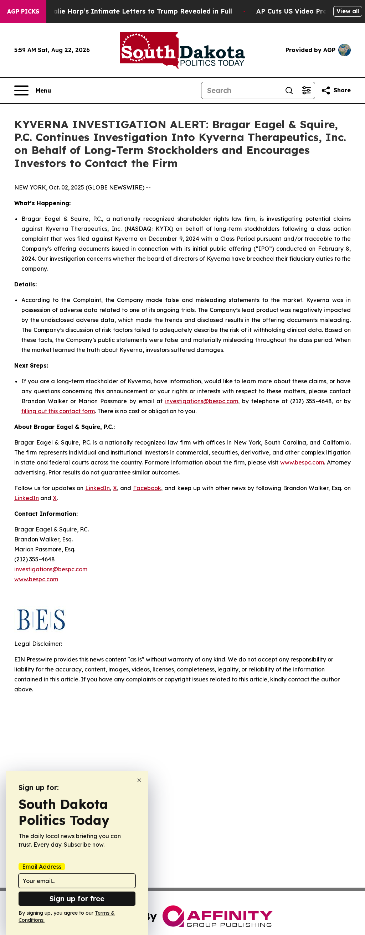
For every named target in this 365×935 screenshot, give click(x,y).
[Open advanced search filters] (306, 90)
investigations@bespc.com (201, 401)
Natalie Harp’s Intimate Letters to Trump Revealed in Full (136, 11)
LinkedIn (97, 488)
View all (347, 11)
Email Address (41, 866)
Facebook (147, 488)
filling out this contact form (58, 411)
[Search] (289, 90)
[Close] (139, 780)
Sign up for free (77, 898)
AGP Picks (23, 11)
